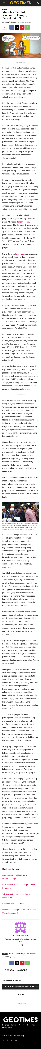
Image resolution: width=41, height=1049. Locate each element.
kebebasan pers (31, 954)
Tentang (14, 1025)
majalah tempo (7, 957)
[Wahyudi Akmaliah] (20, 927)
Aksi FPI (11, 954)
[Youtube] (15, 1040)
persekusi (17, 957)
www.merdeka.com (11, 273)
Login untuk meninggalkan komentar (20, 987)
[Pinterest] (22, 27)
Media (4, 9)
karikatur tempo (20, 954)
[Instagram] (7, 1040)
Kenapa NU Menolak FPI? (13, 903)
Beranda (5, 1025)
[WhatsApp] (27, 27)
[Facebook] (11, 27)
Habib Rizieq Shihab (29, 199)
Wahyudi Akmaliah (10, 22)
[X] (17, 27)
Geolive (22, 1025)
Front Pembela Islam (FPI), (18, 305)
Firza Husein (20, 254)
